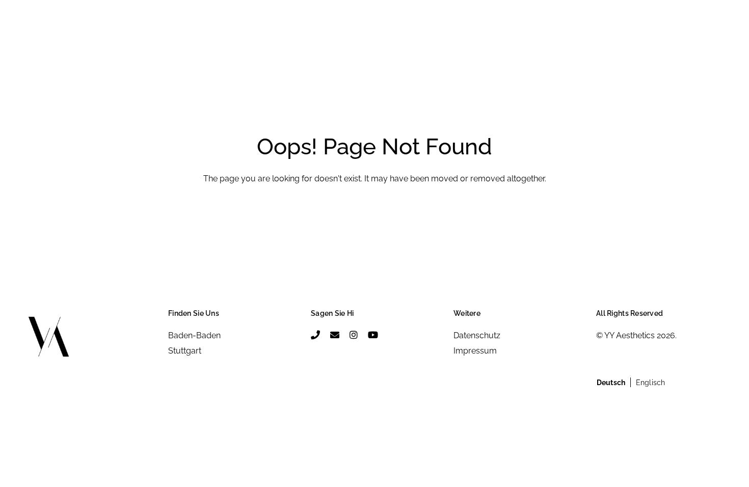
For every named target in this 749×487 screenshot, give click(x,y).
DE (35, 38)
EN (56, 38)
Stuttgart (184, 351)
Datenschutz (476, 335)
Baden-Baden (194, 335)
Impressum (475, 351)
